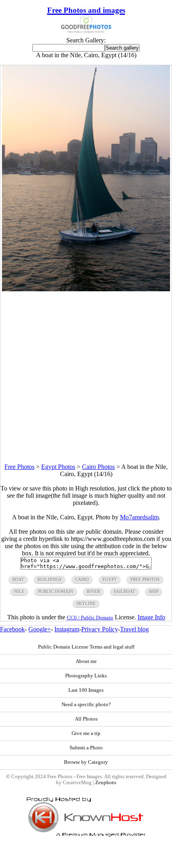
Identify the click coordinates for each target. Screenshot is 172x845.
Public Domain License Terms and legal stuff (86, 647)
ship (153, 591)
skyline (86, 603)
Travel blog (134, 629)
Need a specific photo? (86, 704)
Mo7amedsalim (139, 517)
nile (19, 591)
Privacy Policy (99, 629)
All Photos (86, 719)
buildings (50, 579)
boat (18, 579)
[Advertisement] (86, 377)
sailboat (124, 591)
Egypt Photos (58, 466)
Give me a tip (86, 733)
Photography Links (86, 676)
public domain (55, 591)
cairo (82, 579)
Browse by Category (86, 762)
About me (86, 661)
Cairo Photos (98, 466)
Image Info (151, 617)
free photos (145, 579)
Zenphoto (105, 782)
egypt (109, 579)
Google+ (39, 629)
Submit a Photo (86, 748)
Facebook (12, 629)
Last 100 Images (86, 690)
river (93, 591)
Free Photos (19, 466)
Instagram (66, 629)
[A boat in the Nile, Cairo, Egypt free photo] (86, 289)
